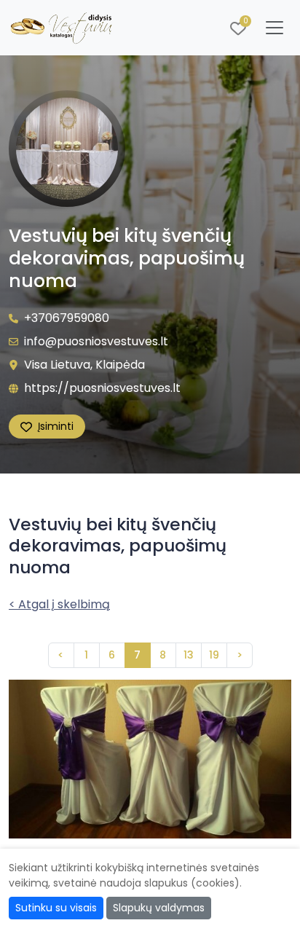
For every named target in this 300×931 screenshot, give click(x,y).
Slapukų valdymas (159, 907)
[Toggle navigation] (274, 28)
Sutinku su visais (56, 907)
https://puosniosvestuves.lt (102, 388)
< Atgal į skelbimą (59, 604)
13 (188, 655)
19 (214, 655)
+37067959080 (66, 318)
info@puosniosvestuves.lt (96, 341)
